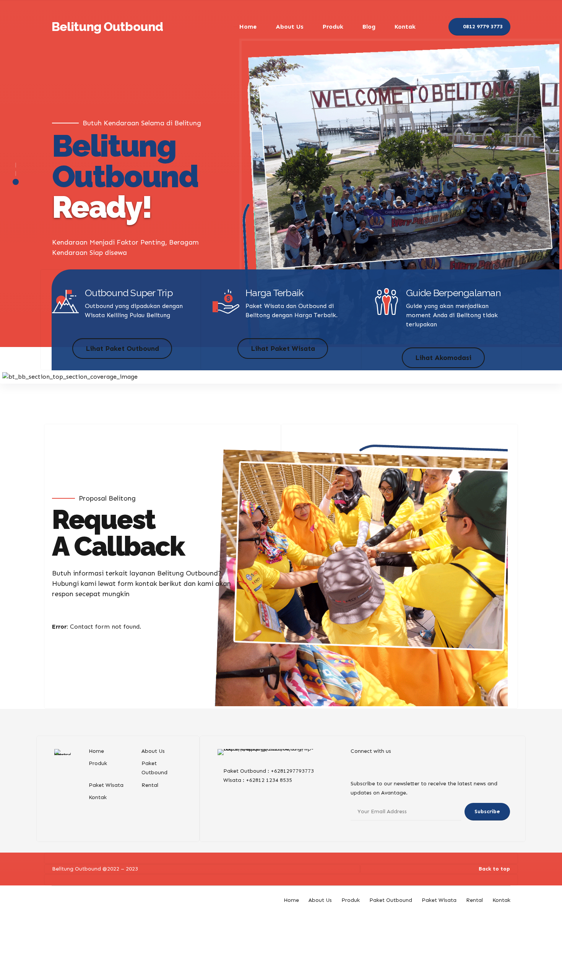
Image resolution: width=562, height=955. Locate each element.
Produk (333, 26)
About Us (290, 26)
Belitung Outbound (107, 26)
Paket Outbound (390, 900)
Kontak (405, 26)
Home (248, 26)
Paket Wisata (106, 785)
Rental (149, 785)
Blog (368, 26)
